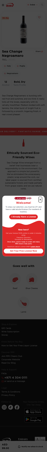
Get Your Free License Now (23, 251)
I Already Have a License (23, 217)
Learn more (35, 246)
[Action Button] (40, 199)
